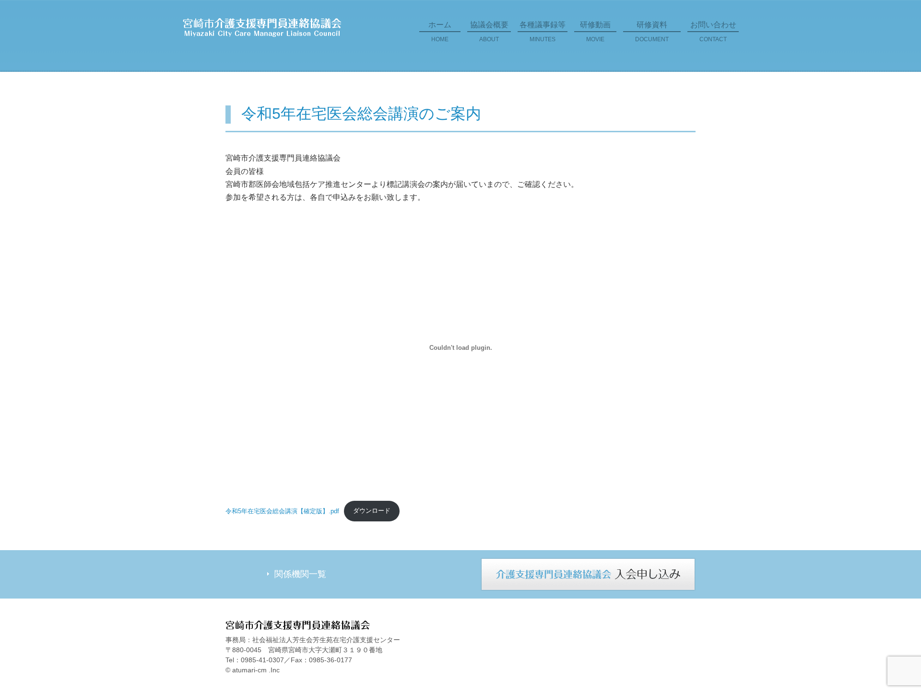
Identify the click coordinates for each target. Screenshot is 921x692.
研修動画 (595, 32)
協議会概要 (489, 32)
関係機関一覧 (300, 574)
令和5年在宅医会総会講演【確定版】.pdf (282, 510)
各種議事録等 (543, 32)
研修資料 (652, 32)
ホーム (439, 32)
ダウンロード (371, 510)
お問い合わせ (713, 32)
